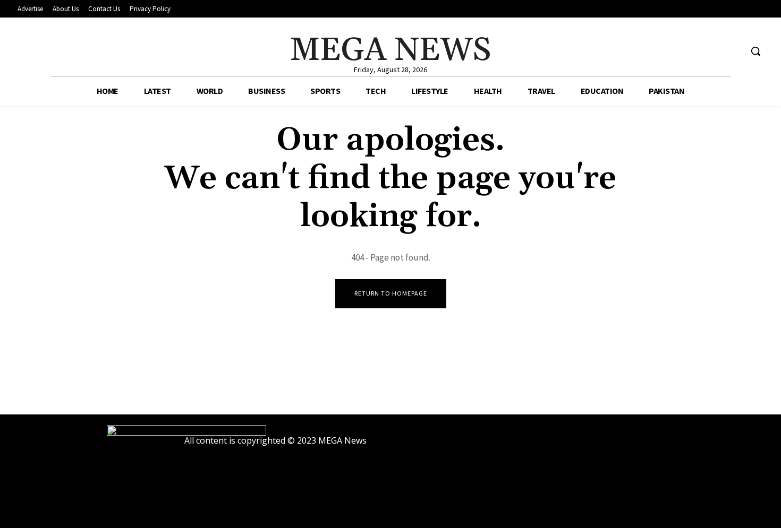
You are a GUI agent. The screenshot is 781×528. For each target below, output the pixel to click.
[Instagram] (713, 51)
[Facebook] (693, 51)
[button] (755, 51)
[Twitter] (733, 51)
